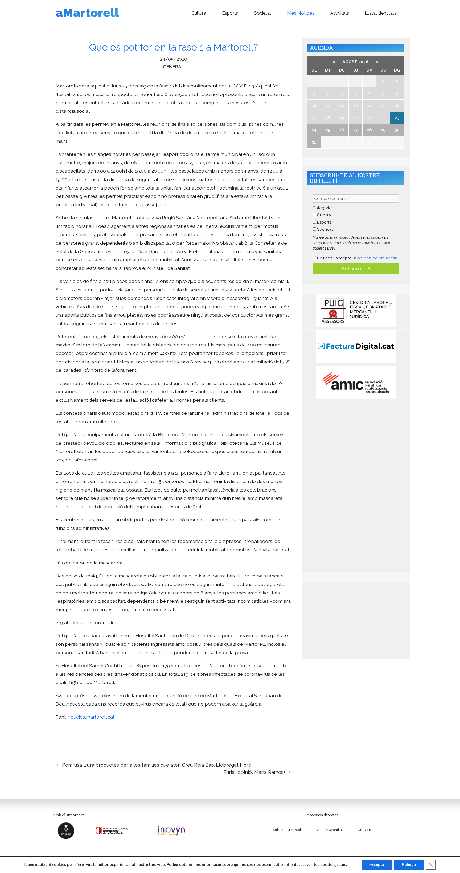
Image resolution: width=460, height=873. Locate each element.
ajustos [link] (339, 864)
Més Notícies (300, 13)
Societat (262, 13)
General (173, 66)
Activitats (339, 13)
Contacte (365, 830)
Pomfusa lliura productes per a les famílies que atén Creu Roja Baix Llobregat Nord (156, 765)
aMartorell (87, 13)
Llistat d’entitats (380, 13)
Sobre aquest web (287, 830)
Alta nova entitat (330, 830)
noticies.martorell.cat (91, 717)
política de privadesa (377, 258)
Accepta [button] (376, 864)
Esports (230, 13)
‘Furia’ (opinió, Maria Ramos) (254, 772)
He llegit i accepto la (356, 258)
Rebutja (409, 864)
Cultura (198, 13)
